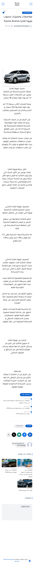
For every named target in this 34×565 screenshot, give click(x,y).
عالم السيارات (27, 12)
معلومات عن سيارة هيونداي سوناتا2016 (18, 408)
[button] (24, 434)
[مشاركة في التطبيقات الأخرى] (9, 434)
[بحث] (3, 4)
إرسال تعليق (25, 506)
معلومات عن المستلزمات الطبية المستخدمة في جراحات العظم (16, 402)
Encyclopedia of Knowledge (21, 26)
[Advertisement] (17, 51)
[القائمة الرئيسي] (31, 4)
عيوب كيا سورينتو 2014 (23, 414)
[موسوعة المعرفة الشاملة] (17, 4)
